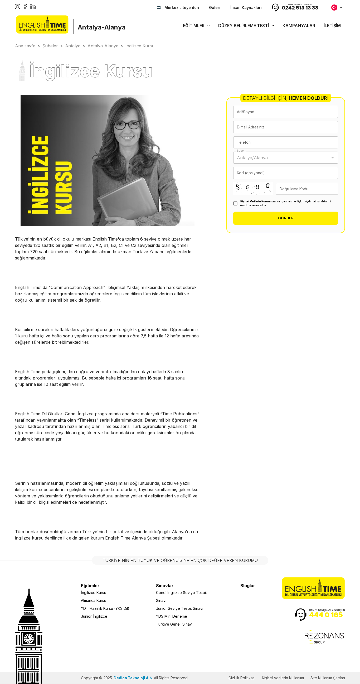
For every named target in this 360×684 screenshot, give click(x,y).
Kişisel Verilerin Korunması (258, 201)
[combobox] (282, 158)
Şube (240, 150)
